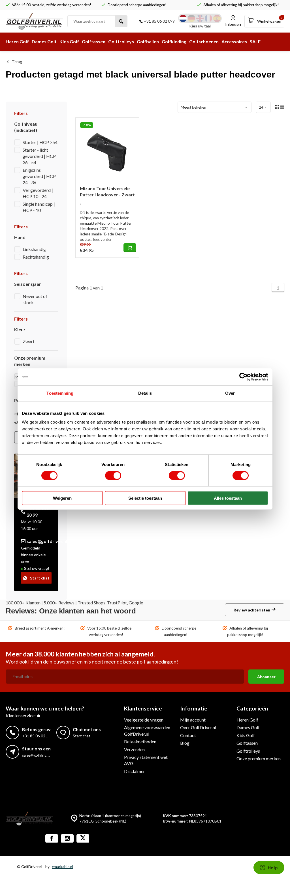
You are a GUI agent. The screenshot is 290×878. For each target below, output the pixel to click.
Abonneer (266, 676)
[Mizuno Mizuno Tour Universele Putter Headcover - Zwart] (107, 149)
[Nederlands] (183, 18)
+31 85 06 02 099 (159, 21)
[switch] (113, 475)
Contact (188, 735)
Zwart (29, 341)
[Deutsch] (191, 18)
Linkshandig (34, 249)
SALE (255, 41)
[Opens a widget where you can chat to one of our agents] (268, 868)
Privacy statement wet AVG (146, 760)
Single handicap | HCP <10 (39, 207)
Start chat (40, 578)
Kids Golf (69, 41)
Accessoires (234, 41)
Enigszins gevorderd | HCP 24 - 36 (39, 176)
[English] (200, 18)
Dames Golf (44, 41)
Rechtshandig (36, 256)
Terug (17, 61)
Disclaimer (134, 771)
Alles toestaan (228, 498)
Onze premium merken (258, 758)
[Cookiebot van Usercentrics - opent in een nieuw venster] (243, 376)
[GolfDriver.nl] (34, 21)
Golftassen (93, 41)
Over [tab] (230, 392)
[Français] (208, 18)
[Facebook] (51, 838)
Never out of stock (35, 299)
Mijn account (193, 719)
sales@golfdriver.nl (47, 541)
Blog (184, 743)
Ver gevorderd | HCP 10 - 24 (38, 193)
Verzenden (134, 749)
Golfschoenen (204, 41)
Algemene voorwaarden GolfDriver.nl (147, 730)
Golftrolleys (121, 41)
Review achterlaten (252, 609)
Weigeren (62, 498)
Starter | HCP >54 (40, 142)
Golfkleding (174, 41)
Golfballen (148, 41)
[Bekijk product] (129, 247)
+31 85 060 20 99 (38, 511)
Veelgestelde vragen (143, 719)
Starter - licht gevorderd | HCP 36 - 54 (39, 156)
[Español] (217, 18)
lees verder (102, 239)
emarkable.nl (62, 866)
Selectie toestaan (145, 498)
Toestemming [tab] (59, 392)
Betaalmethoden (140, 741)
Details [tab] (145, 392)
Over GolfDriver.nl (198, 727)
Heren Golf (17, 41)
